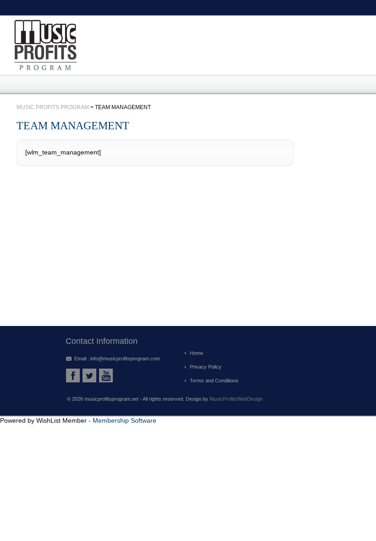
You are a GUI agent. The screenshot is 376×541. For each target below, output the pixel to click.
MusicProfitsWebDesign (236, 399)
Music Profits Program (53, 107)
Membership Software (124, 420)
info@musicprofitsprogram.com (125, 358)
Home (196, 353)
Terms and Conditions (214, 380)
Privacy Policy (205, 367)
